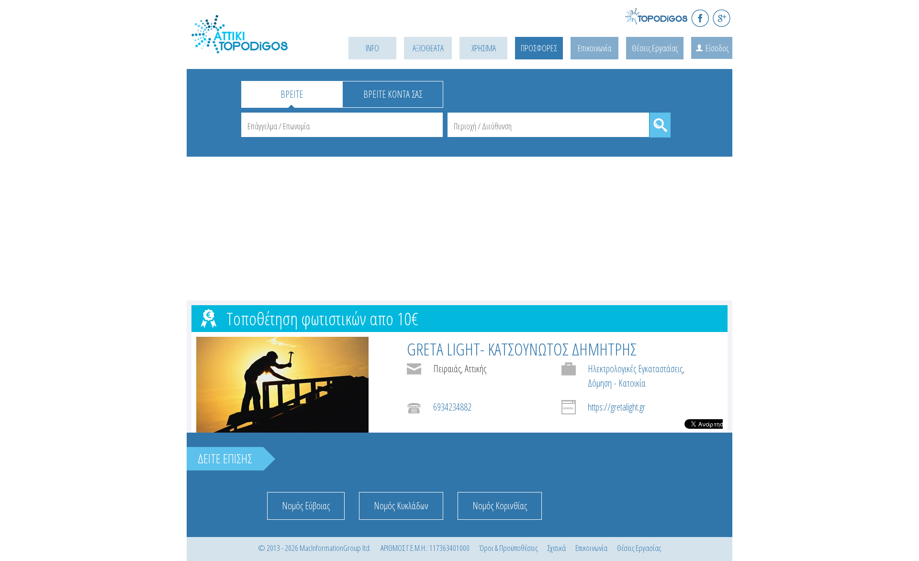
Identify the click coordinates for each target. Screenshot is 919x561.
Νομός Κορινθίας (499, 505)
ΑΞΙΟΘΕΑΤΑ (428, 48)
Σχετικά (556, 547)
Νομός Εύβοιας (306, 505)
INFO (372, 48)
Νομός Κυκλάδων (401, 505)
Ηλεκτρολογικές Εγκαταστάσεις (635, 368)
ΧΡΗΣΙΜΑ (483, 48)
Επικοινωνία (594, 48)
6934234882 (452, 407)
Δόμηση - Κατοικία (617, 383)
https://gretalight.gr (616, 407)
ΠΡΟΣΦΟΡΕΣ (539, 48)
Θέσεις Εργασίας (655, 48)
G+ (721, 18)
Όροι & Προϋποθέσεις (508, 547)
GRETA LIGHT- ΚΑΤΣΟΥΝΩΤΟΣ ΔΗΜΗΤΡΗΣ (522, 349)
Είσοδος (717, 48)
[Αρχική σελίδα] (253, 46)
